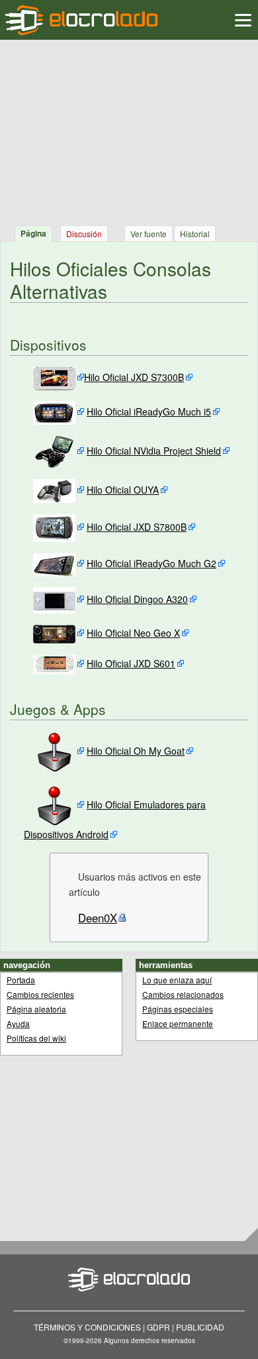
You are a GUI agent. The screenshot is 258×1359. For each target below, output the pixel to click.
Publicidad (200, 1326)
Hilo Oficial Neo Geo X (133, 632)
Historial (195, 233)
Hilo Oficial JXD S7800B (137, 526)
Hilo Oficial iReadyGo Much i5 (149, 411)
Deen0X (97, 918)
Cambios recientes (40, 994)
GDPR (158, 1326)
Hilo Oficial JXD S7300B (134, 377)
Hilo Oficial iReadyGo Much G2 (151, 563)
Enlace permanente (177, 1023)
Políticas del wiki (36, 1038)
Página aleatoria (36, 1008)
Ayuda (18, 1023)
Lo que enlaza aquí (177, 979)
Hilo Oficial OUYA (123, 489)
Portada (21, 979)
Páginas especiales (177, 1008)
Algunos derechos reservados (149, 1340)
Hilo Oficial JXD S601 (131, 663)
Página (33, 233)
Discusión (84, 233)
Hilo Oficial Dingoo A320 (137, 599)
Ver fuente (148, 233)
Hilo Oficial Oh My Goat (136, 750)
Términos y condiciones (87, 1326)
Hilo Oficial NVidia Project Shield (154, 450)
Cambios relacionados (183, 994)
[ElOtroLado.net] (81, 20)
